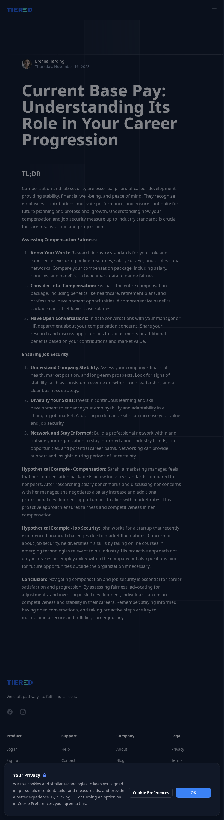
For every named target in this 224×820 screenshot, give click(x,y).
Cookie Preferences (151, 792)
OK (193, 792)
